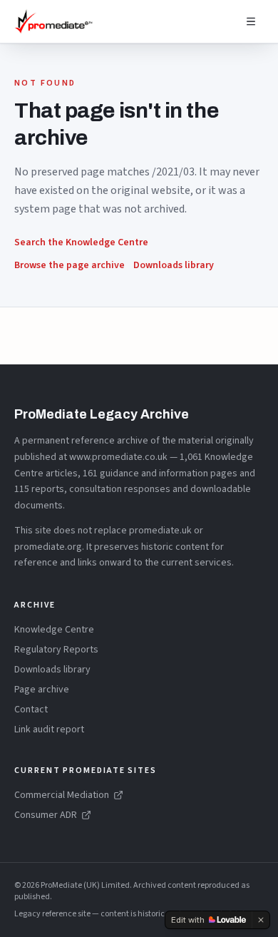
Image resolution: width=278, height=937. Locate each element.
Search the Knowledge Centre (81, 242)
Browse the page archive (69, 265)
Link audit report (49, 729)
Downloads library (173, 265)
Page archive (41, 689)
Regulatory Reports (56, 649)
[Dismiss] (260, 919)
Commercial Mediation (61, 795)
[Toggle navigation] (251, 21)
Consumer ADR (45, 815)
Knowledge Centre (54, 630)
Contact (31, 709)
